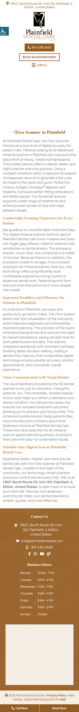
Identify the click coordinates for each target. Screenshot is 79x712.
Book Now (59, 708)
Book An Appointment (39, 57)
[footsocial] (29, 553)
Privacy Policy (56, 695)
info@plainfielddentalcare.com (42, 541)
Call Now (21, 708)
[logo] (39, 26)
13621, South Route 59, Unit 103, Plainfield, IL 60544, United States (41, 5)
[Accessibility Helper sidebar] (4, 31)
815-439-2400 (41, 47)
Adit (63, 699)
